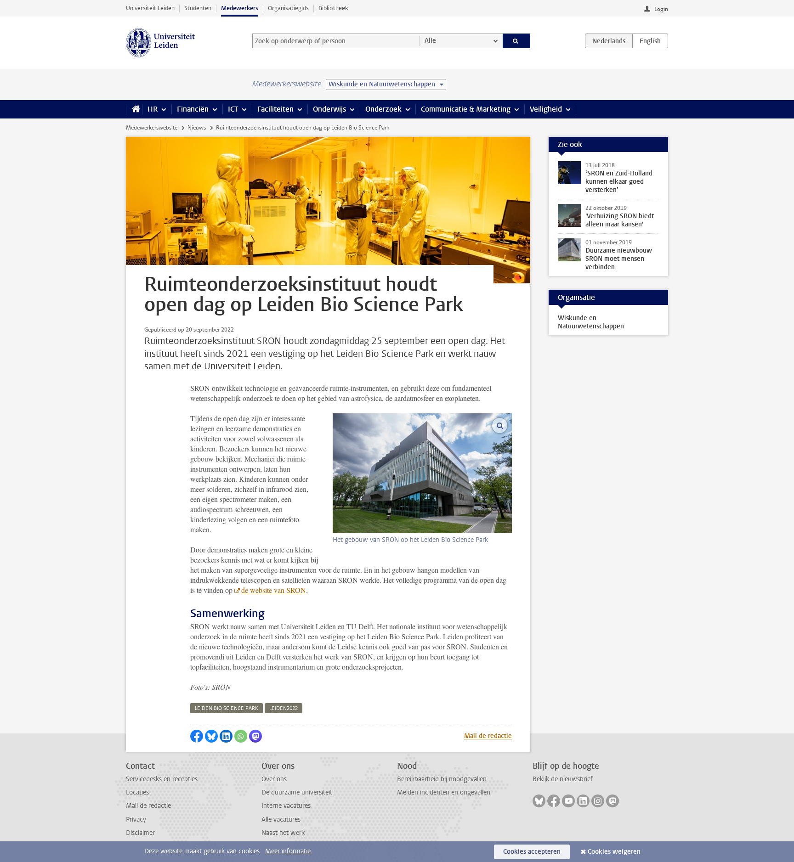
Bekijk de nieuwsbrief (563, 779)
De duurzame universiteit (296, 792)
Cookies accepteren (532, 851)
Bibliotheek (333, 8)
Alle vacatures (281, 819)
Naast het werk (283, 832)
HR (152, 109)
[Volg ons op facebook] (553, 800)
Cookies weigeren (614, 851)
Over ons (274, 779)
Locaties (137, 792)
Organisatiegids (288, 8)
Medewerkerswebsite (151, 127)
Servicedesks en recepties (162, 779)
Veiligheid (546, 109)
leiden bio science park (226, 708)
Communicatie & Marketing (465, 109)
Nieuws (196, 127)
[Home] (134, 109)
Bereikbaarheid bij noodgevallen (442, 779)
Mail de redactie (488, 736)
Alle (430, 40)
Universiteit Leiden (150, 8)
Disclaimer (140, 832)
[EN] (650, 41)
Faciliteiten (275, 109)
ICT (233, 109)
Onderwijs (329, 109)
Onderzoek (383, 109)
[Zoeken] (517, 41)
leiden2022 (283, 708)
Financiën (193, 109)
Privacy (136, 819)
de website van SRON (273, 590)
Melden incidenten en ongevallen (443, 792)
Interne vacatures (286, 805)
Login (661, 9)
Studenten (197, 8)
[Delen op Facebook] (196, 736)
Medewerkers (239, 8)
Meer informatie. (288, 851)
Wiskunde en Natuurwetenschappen (591, 322)
